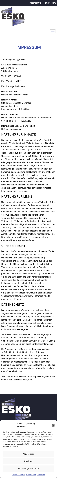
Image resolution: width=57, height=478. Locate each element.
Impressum (41, 475)
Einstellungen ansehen (28, 468)
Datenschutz (31, 475)
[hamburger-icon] (53, 31)
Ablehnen (28, 461)
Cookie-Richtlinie (18, 475)
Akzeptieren (28, 454)
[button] (53, 425)
